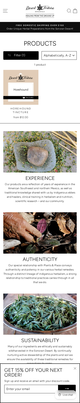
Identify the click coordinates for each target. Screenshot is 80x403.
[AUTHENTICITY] (40, 233)
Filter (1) (19, 55)
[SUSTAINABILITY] (40, 314)
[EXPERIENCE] (40, 151)
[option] (40, 27)
